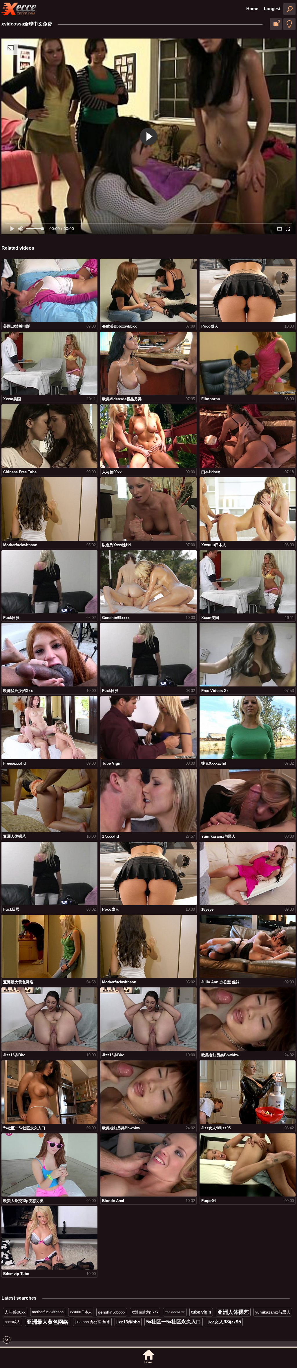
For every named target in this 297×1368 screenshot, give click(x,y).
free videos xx (175, 1312)
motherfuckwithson (48, 1312)
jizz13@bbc (128, 1321)
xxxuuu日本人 (81, 1312)
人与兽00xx (15, 1312)
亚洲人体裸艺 (233, 1312)
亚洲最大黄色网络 (47, 1322)
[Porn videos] (18, 9)
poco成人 (12, 1322)
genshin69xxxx (111, 1312)
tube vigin (201, 1311)
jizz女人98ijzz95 (224, 1321)
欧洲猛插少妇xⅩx (145, 1312)
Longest (272, 8)
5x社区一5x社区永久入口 (173, 1322)
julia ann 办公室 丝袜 (92, 1322)
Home (252, 8)
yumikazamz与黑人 (272, 1312)
